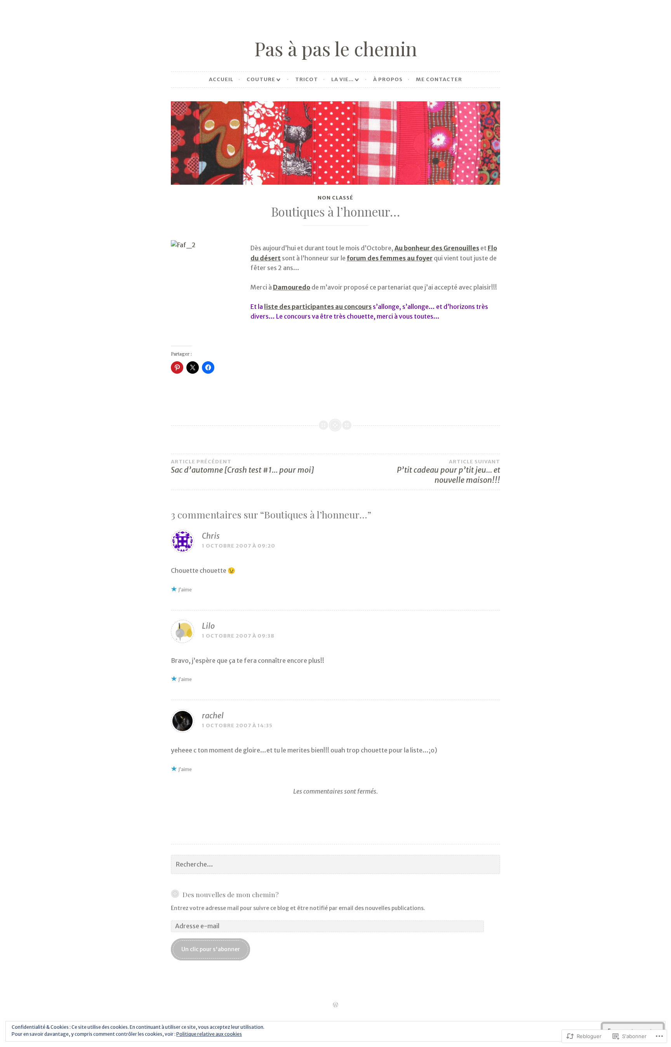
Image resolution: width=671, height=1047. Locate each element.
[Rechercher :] (335, 864)
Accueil (221, 79)
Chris (211, 536)
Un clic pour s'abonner (210, 949)
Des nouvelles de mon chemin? (231, 894)
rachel (213, 715)
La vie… (342, 79)
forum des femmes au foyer (390, 258)
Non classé (335, 197)
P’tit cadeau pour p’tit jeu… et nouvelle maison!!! (448, 472)
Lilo (208, 626)
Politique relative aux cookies (209, 1034)
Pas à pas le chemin (335, 48)
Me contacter (439, 79)
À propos (388, 79)
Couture (261, 79)
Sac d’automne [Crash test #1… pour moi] (242, 467)
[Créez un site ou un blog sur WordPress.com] (335, 1005)
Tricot (306, 79)
